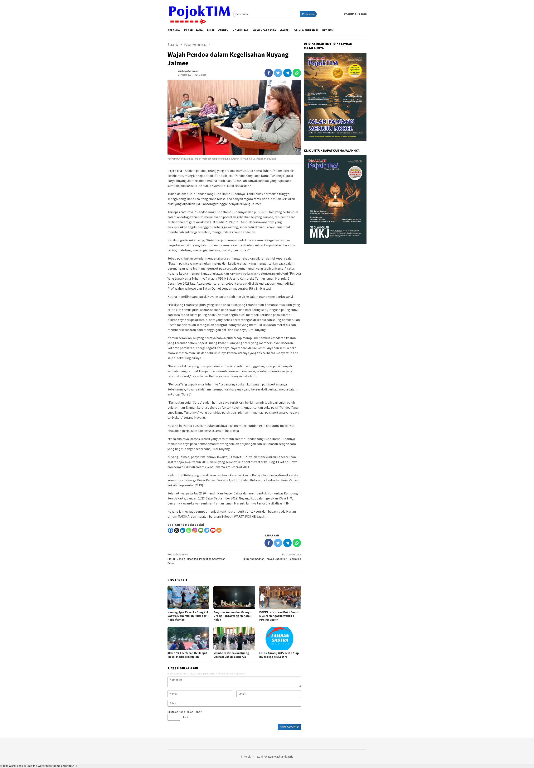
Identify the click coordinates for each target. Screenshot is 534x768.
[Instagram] (194, 530)
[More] (219, 530)
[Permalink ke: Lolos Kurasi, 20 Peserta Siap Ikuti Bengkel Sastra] (280, 638)
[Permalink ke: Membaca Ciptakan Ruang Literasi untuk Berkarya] (234, 638)
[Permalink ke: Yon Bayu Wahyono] (172, 72)
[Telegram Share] (287, 73)
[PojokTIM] (200, 14)
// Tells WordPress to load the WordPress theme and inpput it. (38, 766)
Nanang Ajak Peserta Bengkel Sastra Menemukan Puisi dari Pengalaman (188, 615)
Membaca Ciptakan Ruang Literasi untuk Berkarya (231, 655)
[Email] (200, 530)
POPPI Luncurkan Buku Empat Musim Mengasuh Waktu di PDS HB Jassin (279, 615)
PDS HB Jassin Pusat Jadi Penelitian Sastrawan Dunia (196, 559)
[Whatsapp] (188, 530)
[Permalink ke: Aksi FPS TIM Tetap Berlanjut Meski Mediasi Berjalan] (188, 638)
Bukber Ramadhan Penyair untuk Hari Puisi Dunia (271, 557)
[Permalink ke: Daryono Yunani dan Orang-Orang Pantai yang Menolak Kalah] (234, 597)
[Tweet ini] (278, 73)
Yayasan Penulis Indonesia (278, 756)
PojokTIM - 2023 (253, 756)
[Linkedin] (182, 530)
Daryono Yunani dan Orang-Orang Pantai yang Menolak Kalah (232, 615)
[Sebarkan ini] (268, 73)
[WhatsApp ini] (297, 73)
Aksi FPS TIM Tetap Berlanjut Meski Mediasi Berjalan (187, 655)
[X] (176, 530)
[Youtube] (212, 530)
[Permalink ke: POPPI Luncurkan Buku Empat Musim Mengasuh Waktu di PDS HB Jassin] (280, 597)
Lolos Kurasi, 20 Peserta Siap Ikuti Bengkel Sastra (279, 655)
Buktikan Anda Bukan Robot (185, 712)
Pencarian (308, 14)
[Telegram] (206, 530)
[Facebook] (170, 530)
